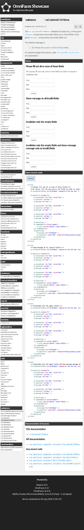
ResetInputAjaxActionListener (11, 188)
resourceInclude (7, 113)
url (2, 124)
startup (3, 258)
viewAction (5, 126)
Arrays (3, 235)
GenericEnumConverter (9, 145)
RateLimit (4, 57)
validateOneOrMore (7, 431)
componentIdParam (7, 68)
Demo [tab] (31, 178)
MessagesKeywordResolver (10, 304)
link (2, 93)
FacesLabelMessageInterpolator (11, 411)
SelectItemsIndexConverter (11, 156)
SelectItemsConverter (9, 154)
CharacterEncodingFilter (10, 219)
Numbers (3, 241)
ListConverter (6, 150)
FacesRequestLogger (8, 184)
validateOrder (6, 436)
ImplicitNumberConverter (10, 147)
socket (3, 267)
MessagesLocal (6, 393)
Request (3, 246)
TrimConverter (6, 165)
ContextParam (5, 41)
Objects (3, 244)
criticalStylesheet (8, 73)
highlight (4, 84)
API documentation (8, 27)
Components (5, 368)
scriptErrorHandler (8, 115)
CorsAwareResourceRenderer (11, 276)
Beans (3, 364)
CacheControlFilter (8, 216)
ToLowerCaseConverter (9, 161)
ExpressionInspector (8, 175)
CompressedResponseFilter (10, 221)
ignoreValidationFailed (9, 334)
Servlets (4, 400)
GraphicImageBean (7, 52)
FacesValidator (6, 50)
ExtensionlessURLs (7, 209)
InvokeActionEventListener (11, 186)
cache (3, 66)
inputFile (4, 86)
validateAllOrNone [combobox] (57, 19)
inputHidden (5, 88)
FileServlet (5, 323)
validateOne (5, 429)
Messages (4, 391)
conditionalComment (8, 70)
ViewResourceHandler (8, 297)
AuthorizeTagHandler (8, 316)
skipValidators (6, 348)
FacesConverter (6, 48)
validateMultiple (7, 427)
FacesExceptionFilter (9, 223)
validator (4, 352)
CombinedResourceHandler (10, 286)
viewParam (4, 129)
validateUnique (6, 438)
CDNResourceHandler (8, 283)
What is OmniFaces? (8, 23)
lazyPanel (4, 91)
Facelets (4, 375)
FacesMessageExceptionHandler (11, 198)
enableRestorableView (9, 332)
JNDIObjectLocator (7, 386)
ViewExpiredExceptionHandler (11, 202)
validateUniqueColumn (9, 440)
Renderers (4, 397)
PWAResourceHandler (8, 288)
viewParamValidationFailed (11, 354)
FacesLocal (5, 382)
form (2, 77)
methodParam (5, 345)
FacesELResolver (7, 177)
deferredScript (6, 75)
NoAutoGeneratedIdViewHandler (11, 447)
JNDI (2, 384)
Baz (28, 89)
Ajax (2, 362)
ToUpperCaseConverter (9, 163)
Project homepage (7, 25)
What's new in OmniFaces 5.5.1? (10, 33)
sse (2, 269)
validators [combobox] (30, 19)
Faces (3, 377)
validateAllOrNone (7, 420)
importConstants (7, 336)
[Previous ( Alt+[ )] (76, 26)
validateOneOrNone (7, 433)
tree (2, 122)
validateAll (5, 418)
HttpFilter (5, 225)
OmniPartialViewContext (9, 136)
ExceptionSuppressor (8, 195)
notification (5, 265)
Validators (5, 402)
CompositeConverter (8, 143)
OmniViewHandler (7, 450)
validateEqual (6, 425)
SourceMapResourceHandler (10, 290)
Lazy (2, 388)
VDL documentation (8, 29)
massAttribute (6, 343)
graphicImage (5, 79)
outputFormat (5, 102)
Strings (3, 248)
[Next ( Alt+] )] (80, 26)
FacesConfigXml (6, 379)
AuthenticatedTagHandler (10, 313)
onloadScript (5, 99)
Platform (4, 395)
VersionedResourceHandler (10, 295)
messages (4, 95)
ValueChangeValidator (9, 416)
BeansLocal (5, 366)
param (3, 106)
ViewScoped (5, 59)
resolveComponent (7, 111)
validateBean (5, 422)
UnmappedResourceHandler (10, 292)
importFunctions (7, 339)
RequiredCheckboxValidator (11, 413)
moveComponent (6, 97)
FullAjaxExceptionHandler (10, 200)
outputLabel (5, 104)
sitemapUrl (5, 120)
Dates (3, 239)
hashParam (4, 82)
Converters (5, 237)
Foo (28, 80)
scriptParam (5, 117)
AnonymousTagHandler (8, 311)
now (2, 255)
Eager (3, 45)
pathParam (4, 108)
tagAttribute (5, 350)
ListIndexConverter (8, 152)
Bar (27, 85)
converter (4, 330)
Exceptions (5, 373)
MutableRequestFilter (9, 228)
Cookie (3, 43)
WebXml (3, 404)
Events (3, 371)
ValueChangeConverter (9, 167)
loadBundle (5, 341)
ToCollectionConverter (9, 158)
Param (3, 54)
